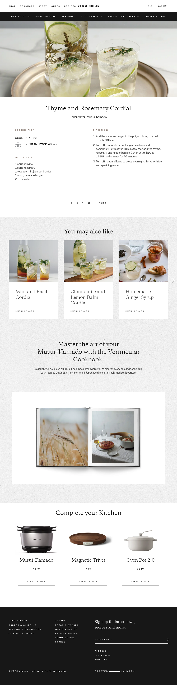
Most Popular (45, 16)
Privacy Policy (66, 633)
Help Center (18, 620)
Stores (60, 641)
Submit (165, 639)
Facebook (102, 650)
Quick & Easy (156, 16)
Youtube (101, 659)
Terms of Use (65, 637)
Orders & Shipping (23, 624)
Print (102, 202)
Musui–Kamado (36, 561)
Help (149, 6)
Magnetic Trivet (88, 561)
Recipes (70, 6)
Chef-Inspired (92, 16)
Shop (12, 6)
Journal (61, 620)
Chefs (55, 6)
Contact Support (21, 633)
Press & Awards (67, 624)
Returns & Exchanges (25, 629)
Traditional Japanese (124, 16)
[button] (4, 281)
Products (27, 6)
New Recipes (20, 16)
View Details (36, 581)
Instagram (102, 655)
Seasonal (69, 16)
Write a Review (66, 629)
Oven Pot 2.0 (141, 561)
